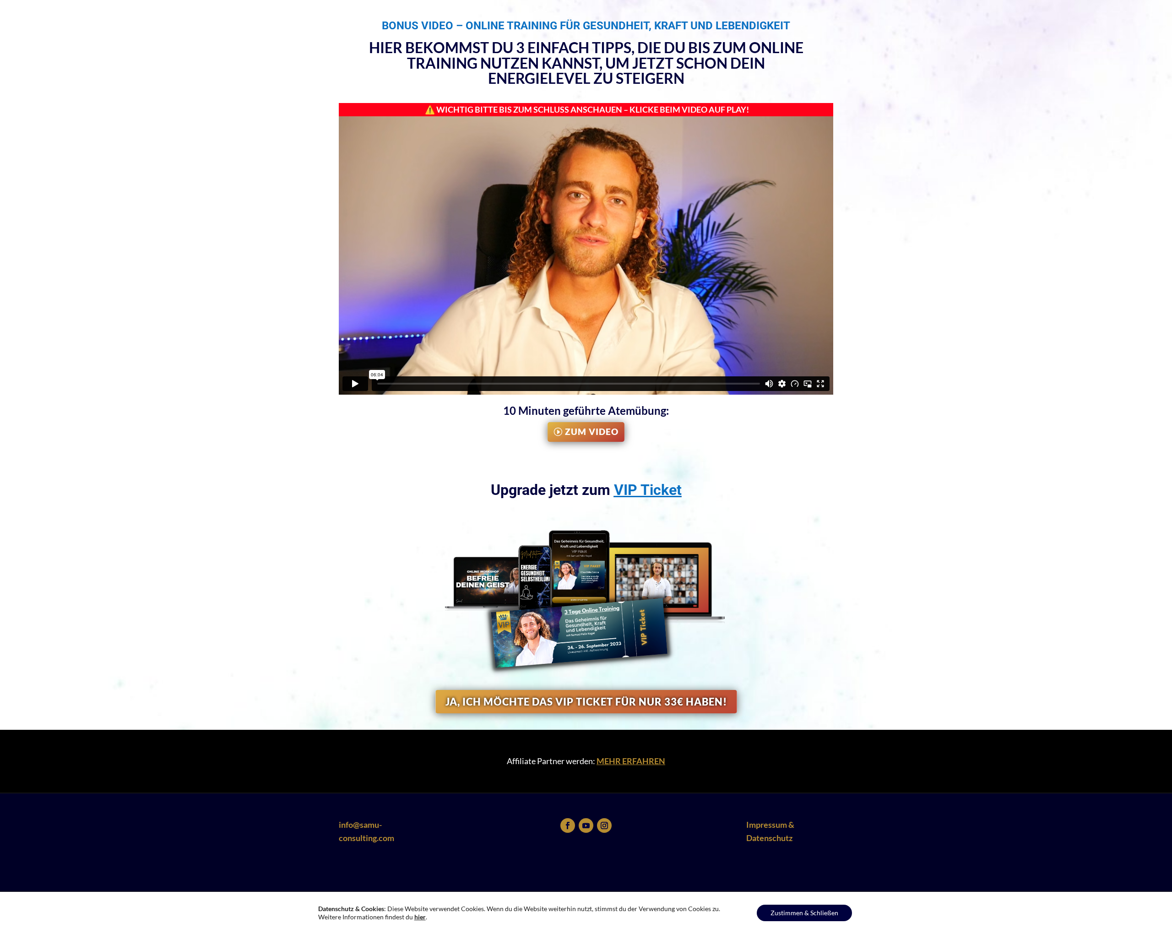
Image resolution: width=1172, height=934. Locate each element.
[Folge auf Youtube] (586, 825)
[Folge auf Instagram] (604, 825)
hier (420, 917)
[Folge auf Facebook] (567, 825)
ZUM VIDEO (592, 431)
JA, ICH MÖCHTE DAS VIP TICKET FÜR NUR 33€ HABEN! (586, 701)
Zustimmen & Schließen (804, 913)
